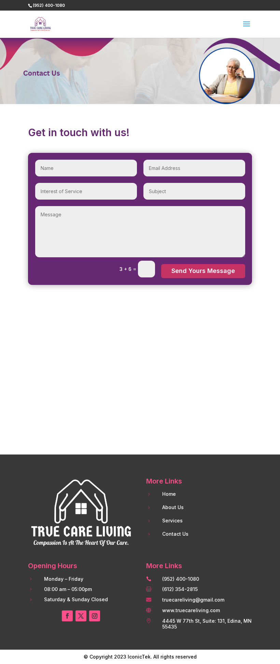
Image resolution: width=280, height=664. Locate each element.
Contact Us (175, 534)
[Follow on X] (80, 615)
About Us (173, 507)
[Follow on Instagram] (94, 615)
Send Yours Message (203, 270)
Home (169, 494)
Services (172, 520)
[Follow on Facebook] (67, 615)
